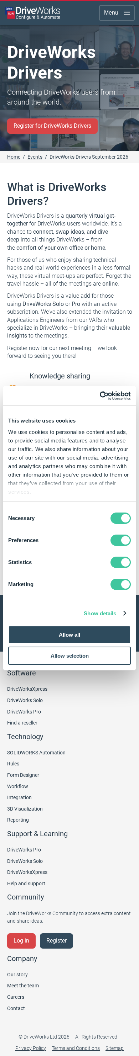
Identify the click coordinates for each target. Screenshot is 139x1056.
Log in (21, 940)
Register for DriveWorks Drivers (52, 125)
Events (34, 157)
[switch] (120, 540)
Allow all (69, 635)
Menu (111, 13)
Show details (100, 613)
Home (13, 157)
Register (56, 940)
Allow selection (70, 656)
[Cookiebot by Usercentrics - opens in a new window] (100, 395)
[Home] (32, 13)
